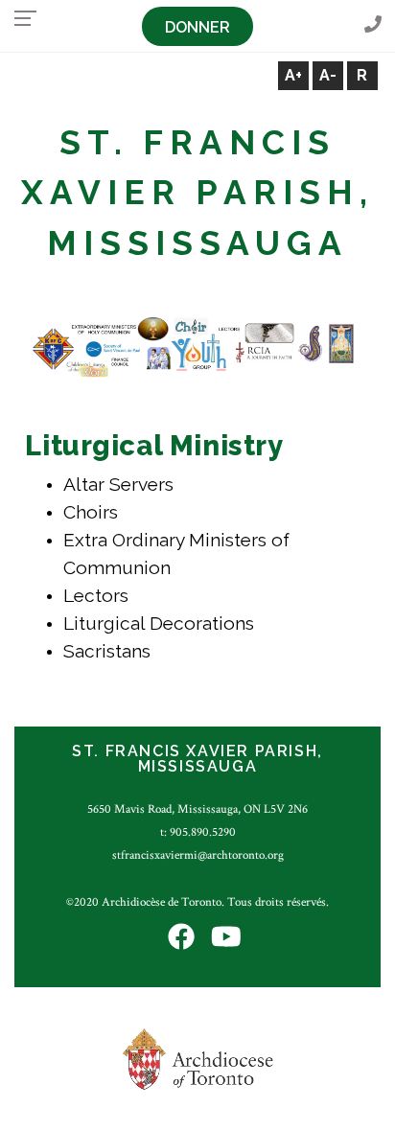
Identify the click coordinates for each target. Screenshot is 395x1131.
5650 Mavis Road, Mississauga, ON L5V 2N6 (197, 809)
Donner (197, 27)
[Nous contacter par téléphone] (373, 25)
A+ (293, 75)
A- (328, 75)
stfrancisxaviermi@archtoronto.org (198, 855)
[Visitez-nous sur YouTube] (226, 939)
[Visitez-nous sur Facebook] (181, 939)
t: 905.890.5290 (198, 832)
